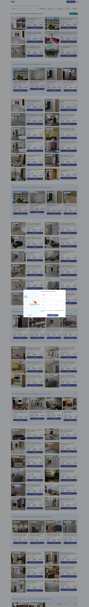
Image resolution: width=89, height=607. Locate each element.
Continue (52, 315)
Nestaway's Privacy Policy (59, 310)
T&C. (42, 311)
